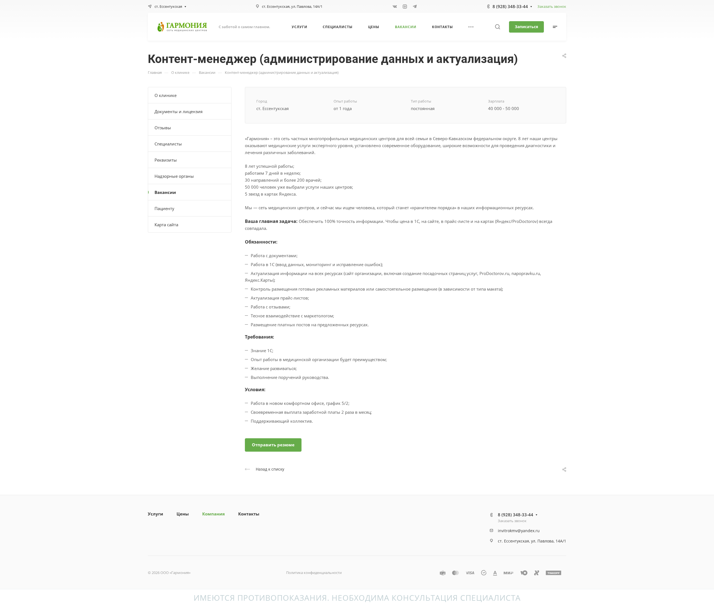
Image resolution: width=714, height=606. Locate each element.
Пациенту (164, 208)
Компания (213, 514)
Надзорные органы (174, 176)
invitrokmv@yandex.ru (519, 530)
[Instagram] (404, 6)
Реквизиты (166, 160)
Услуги (155, 514)
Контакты (248, 514)
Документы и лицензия (178, 111)
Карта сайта (166, 224)
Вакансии (165, 192)
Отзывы (163, 127)
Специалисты (168, 144)
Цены (183, 514)
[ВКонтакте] (394, 6)
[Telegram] (415, 6)
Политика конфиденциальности (314, 572)
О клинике (166, 95)
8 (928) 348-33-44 (510, 6)
